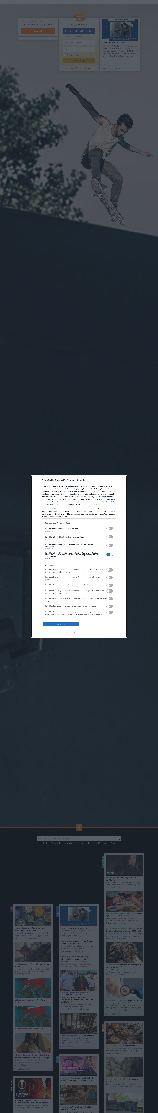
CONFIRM (61, 624)
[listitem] (79, 523)
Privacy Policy (93, 633)
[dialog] (79, 556)
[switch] (109, 528)
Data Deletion (65, 633)
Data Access (79, 633)
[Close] (121, 480)
